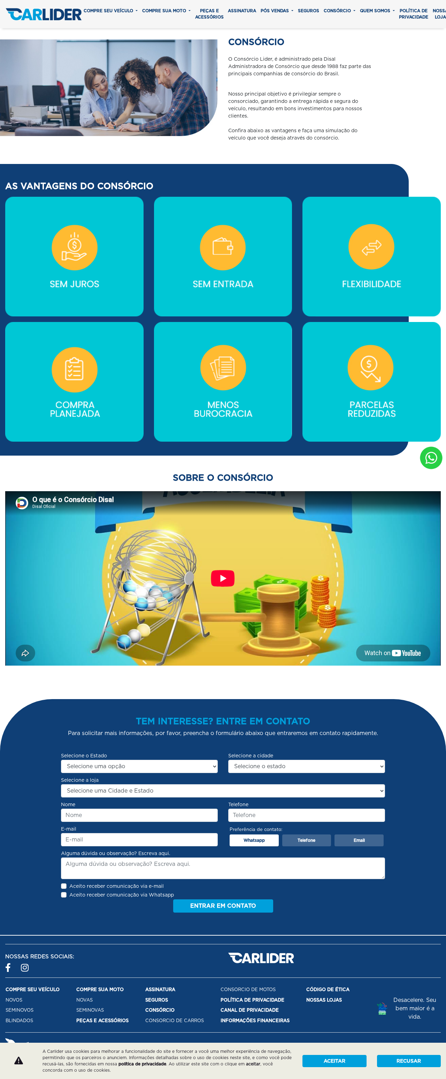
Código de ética (327, 989)
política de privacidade (142, 1063)
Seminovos (19, 1010)
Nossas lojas (324, 1000)
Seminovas (90, 1010)
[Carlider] (44, 14)
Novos (14, 1000)
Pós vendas (275, 10)
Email (359, 840)
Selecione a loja (80, 780)
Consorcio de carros (174, 1020)
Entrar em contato (223, 905)
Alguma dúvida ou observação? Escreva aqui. (115, 853)
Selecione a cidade (250, 755)
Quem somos (376, 10)
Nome (68, 804)
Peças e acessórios (209, 14)
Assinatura (242, 10)
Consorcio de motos (248, 989)
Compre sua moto (164, 10)
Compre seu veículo (109, 10)
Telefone (238, 804)
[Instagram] (25, 964)
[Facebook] (9, 964)
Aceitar (334, 1061)
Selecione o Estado (84, 755)
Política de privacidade (413, 14)
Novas (84, 1000)
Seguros (308, 10)
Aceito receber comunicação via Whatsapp (121, 895)
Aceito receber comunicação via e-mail (116, 886)
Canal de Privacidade (250, 1010)
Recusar (409, 1061)
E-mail (68, 829)
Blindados (19, 1020)
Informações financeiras (255, 1020)
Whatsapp (254, 840)
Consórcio (338, 10)
